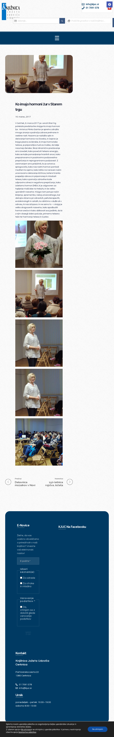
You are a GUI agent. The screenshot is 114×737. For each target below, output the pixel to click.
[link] (110, 4)
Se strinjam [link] (26, 730)
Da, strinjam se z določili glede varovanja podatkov (27, 613)
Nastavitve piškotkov (27, 732)
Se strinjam (97, 729)
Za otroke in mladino (27, 585)
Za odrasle (28, 578)
